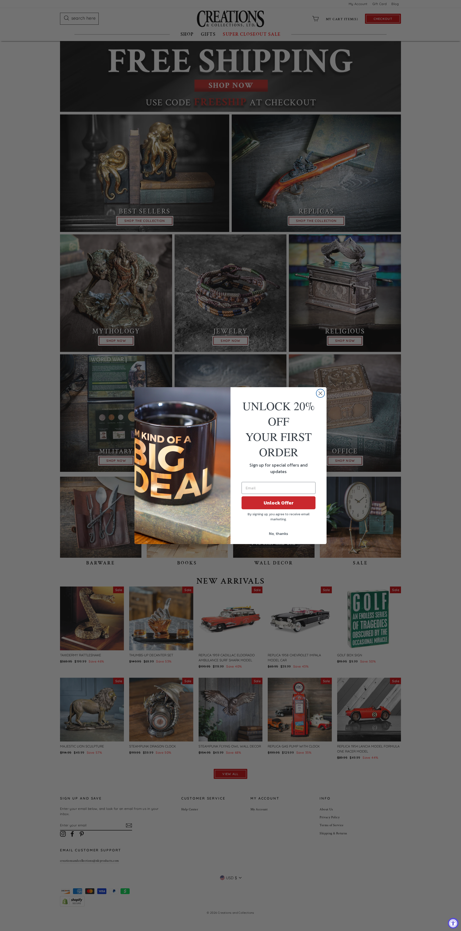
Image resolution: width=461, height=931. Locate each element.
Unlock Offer (279, 502)
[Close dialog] (320, 393)
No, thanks (278, 533)
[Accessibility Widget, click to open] (453, 923)
